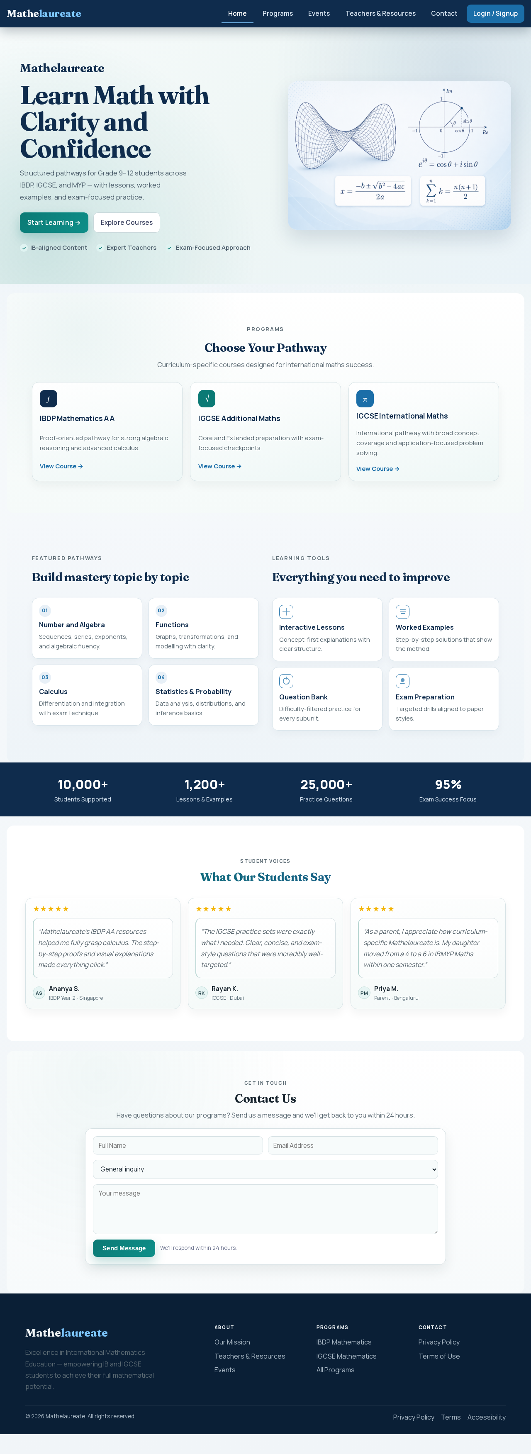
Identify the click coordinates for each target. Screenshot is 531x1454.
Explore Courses (127, 222)
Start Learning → (54, 222)
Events (319, 13)
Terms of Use (439, 1356)
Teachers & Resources (381, 13)
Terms (451, 1417)
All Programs (336, 1369)
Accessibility (487, 1417)
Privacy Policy (439, 1342)
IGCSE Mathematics (347, 1356)
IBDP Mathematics (344, 1342)
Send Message (124, 1248)
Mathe (44, 13)
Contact (444, 13)
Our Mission (232, 1342)
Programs (278, 13)
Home (237, 13)
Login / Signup (495, 13)
